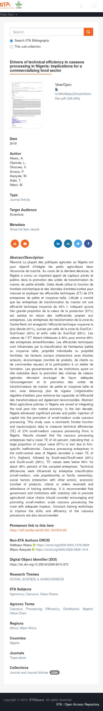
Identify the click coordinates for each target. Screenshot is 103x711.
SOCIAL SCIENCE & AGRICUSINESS (37, 579)
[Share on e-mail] (25, 244)
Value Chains (49, 594)
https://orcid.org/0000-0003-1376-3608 (63, 545)
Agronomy (17, 594)
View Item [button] (7, 14)
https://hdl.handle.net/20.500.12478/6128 (38, 530)
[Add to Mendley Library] (68, 244)
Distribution (71, 608)
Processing (34, 608)
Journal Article (20, 199)
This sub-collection (28, 46)
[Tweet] (78, 244)
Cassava (32, 594)
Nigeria (87, 608)
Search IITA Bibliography (32, 40)
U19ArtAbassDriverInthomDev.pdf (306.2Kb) (73, 96)
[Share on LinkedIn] (58, 244)
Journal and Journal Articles (29, 672)
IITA (59, 704)
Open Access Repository (82, 704)
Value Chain (18, 613)
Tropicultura (18, 657)
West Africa (28, 628)
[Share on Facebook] (88, 244)
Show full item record (24, 229)
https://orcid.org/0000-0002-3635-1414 (62, 549)
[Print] (15, 244)
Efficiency (52, 608)
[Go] (88, 32)
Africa (14, 628)
